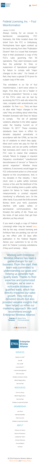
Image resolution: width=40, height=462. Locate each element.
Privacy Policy (26, 461)
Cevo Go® (20, 364)
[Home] (6, 5)
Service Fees (20, 383)
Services (20, 352)
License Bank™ (20, 367)
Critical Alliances (20, 440)
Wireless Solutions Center (20, 377)
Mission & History (20, 430)
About (20, 425)
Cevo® (34, 5)
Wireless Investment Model (20, 402)
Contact (20, 446)
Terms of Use (13, 461)
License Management (20, 370)
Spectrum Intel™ (20, 357)
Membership (20, 406)
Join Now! (20, 411)
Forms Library (20, 392)
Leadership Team (20, 437)
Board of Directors (20, 433)
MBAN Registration (20, 380)
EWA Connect (20, 373)
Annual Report (20, 443)
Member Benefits (20, 414)
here (21, 106)
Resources (20, 387)
